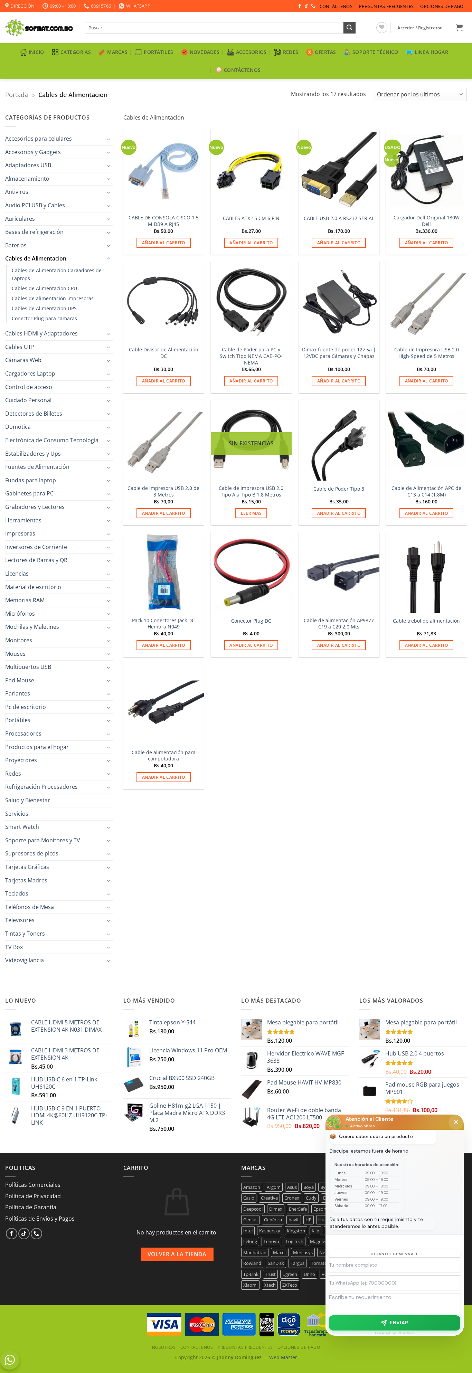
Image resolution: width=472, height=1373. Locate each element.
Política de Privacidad (33, 1196)
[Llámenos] (313, 6)
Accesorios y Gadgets (33, 152)
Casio (248, 1198)
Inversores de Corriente (36, 547)
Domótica (18, 426)
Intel (248, 1231)
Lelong (250, 1241)
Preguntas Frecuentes (386, 6)
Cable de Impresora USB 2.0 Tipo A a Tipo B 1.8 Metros (251, 491)
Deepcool (253, 1209)
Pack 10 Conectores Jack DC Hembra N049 (163, 623)
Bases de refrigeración (34, 232)
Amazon (251, 1187)
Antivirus (16, 192)
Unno (309, 1274)
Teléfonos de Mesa (29, 907)
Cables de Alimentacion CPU (44, 288)
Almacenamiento (27, 178)
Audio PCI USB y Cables (35, 205)
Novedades (205, 52)
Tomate (319, 1263)
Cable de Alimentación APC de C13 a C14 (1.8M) (426, 491)
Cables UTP (20, 347)
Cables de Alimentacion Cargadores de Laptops (57, 274)
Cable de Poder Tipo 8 (338, 489)
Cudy (311, 1198)
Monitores (18, 640)
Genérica (273, 1219)
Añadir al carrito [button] (163, 242)
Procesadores (23, 733)
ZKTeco (289, 1285)
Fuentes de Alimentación (37, 467)
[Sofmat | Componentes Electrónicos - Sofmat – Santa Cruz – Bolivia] (39, 27)
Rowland (252, 1263)
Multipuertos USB (28, 667)
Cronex (291, 1198)
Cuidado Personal (28, 400)
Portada (16, 94)
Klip (315, 1231)
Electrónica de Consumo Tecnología (51, 440)
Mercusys (303, 1252)
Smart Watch (22, 827)
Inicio (36, 52)
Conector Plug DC (251, 621)
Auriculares (20, 218)
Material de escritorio (33, 587)
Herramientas (23, 520)
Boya (308, 1187)
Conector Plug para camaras (44, 318)
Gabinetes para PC (29, 493)
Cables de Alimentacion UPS (44, 308)
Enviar (399, 1322)
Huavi (324, 1219)
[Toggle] (109, 139)
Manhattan (254, 1252)
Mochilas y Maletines (32, 627)
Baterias (16, 245)
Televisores (20, 920)
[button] (420, 27)
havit (294, 1219)
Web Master (283, 1357)
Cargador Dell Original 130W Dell (427, 221)
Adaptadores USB (28, 165)
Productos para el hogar (37, 747)
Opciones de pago (441, 6)
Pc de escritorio (25, 707)
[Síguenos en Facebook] (300, 6)
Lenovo (271, 1241)
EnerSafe (298, 1209)
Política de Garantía (30, 1207)
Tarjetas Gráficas (27, 867)
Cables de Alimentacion (35, 258)
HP (308, 1219)
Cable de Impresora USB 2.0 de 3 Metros (163, 491)
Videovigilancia (24, 960)
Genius (250, 1219)
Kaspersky (269, 1231)
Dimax (275, 1209)
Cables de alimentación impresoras (53, 298)
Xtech (270, 1285)
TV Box (14, 947)
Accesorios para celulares (38, 138)
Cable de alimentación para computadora (164, 755)
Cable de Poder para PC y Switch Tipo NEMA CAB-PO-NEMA (251, 356)
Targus (297, 1263)
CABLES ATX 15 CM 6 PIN (251, 218)
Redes (290, 52)
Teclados (16, 893)
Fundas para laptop (30, 480)
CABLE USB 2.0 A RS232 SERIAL (339, 218)
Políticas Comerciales (32, 1185)
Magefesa (320, 1241)
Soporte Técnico (375, 52)
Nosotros (164, 1347)
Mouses (15, 653)
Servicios (16, 813)
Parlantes (17, 693)
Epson (319, 1209)
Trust (270, 1274)
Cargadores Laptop (30, 373)
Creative (269, 1198)
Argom (274, 1187)
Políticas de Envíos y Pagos (40, 1218)
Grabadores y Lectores (35, 507)
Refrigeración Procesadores (41, 786)
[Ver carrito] (459, 27)
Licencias (17, 573)
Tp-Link (250, 1274)
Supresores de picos (31, 853)
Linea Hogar (431, 52)
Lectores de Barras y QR (36, 560)
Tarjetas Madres (26, 880)
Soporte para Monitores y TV (42, 840)
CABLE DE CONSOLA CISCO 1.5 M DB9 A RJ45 (164, 221)
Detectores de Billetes (33, 413)
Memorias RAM (25, 600)
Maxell (279, 1252)
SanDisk (276, 1263)
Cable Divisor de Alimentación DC (163, 353)
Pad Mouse (19, 680)
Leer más (251, 513)
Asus (292, 1187)
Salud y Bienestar (27, 800)
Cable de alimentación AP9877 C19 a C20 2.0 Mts (339, 623)
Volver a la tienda (177, 1254)
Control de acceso (28, 387)
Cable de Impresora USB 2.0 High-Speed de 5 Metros (426, 353)
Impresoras (20, 533)
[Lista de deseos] (381, 27)
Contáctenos (336, 6)
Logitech (294, 1241)
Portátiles (158, 52)
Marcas (117, 52)
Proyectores (21, 760)
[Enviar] (349, 28)
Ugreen (289, 1274)
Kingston (296, 1231)
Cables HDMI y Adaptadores (41, 333)
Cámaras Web (23, 360)
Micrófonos (20, 613)
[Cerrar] (456, 1122)
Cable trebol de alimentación (426, 621)
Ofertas (325, 52)
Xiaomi (250, 1285)
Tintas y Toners (25, 933)
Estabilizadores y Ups (33, 453)
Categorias (75, 52)
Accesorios (251, 52)
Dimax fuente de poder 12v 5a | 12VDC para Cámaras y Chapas (339, 353)
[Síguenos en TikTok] (306, 6)
